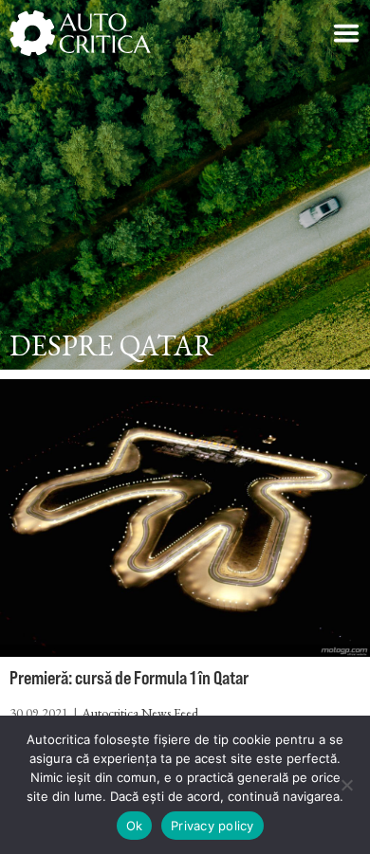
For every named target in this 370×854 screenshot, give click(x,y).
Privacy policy (212, 825)
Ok (134, 825)
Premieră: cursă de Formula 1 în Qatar (129, 677)
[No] (346, 784)
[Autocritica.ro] (80, 33)
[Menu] (346, 33)
